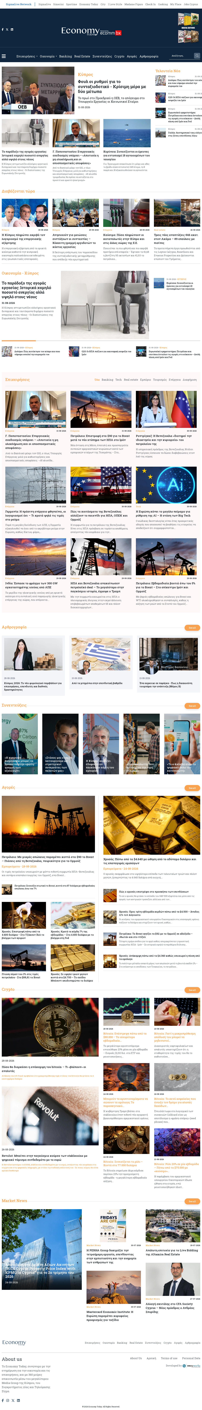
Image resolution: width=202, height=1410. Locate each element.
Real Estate (82, 56)
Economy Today (88, 4)
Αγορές (132, 56)
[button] (4, 56)
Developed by (174, 1365)
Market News (14, 1200)
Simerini (58, 4)
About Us (136, 1358)
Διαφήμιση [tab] (190, 379)
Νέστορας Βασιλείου (174, 667)
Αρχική (151, 1358)
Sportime (71, 4)
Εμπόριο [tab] (145, 379)
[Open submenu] (37, 56)
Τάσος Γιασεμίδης (104, 667)
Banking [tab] (107, 379)
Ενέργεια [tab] (175, 379)
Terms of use (169, 1358)
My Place (175, 4)
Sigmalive (45, 4)
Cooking (163, 4)
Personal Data (191, 1358)
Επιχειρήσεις (26, 56)
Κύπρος (5, 230)
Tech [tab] (118, 379)
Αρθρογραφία (148, 56)
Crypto (119, 56)
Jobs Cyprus (191, 4)
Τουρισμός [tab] (160, 379)
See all (192, 627)
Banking (65, 56)
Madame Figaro (134, 4)
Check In (150, 4)
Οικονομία (47, 56)
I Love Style (115, 4)
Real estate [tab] (131, 379)
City (103, 4)
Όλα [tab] (97, 379)
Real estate (159, 230)
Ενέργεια (107, 230)
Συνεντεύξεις (102, 56)
